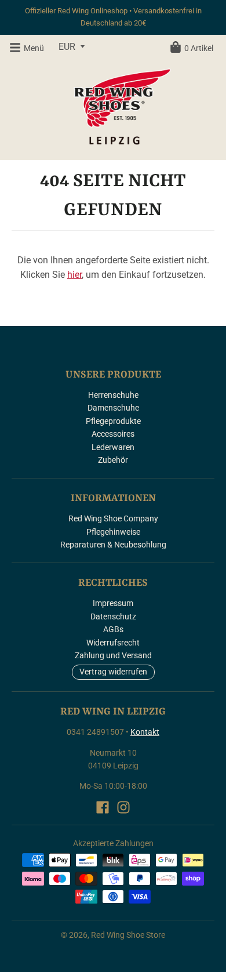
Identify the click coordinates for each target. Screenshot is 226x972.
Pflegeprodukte (113, 421)
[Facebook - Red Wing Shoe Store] (103, 807)
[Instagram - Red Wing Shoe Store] (123, 807)
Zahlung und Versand (113, 655)
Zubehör (113, 460)
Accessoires (113, 433)
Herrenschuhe (113, 395)
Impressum (113, 603)
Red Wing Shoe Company (113, 518)
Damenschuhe (113, 407)
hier (74, 274)
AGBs (113, 629)
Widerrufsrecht (113, 642)
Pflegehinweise (113, 531)
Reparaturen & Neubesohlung (113, 544)
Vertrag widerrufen (113, 671)
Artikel (198, 48)
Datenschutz (113, 616)
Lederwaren (113, 447)
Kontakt (144, 732)
